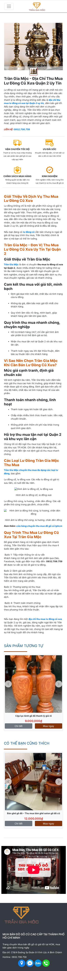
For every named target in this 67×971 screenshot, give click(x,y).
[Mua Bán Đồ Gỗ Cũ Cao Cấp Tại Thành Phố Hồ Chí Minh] (43, 6)
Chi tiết (19, 726)
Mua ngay (48, 726)
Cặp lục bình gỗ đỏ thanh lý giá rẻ (33, 715)
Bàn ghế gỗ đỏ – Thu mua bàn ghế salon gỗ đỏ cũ (33, 813)
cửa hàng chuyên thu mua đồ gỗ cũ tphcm (39, 526)
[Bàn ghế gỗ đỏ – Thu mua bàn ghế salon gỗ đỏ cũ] (33, 781)
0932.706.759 (22, 129)
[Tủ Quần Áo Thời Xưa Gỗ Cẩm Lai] (33, 684)
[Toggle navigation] (9, 6)
